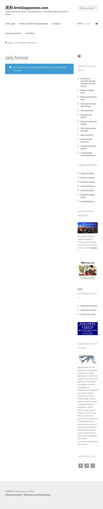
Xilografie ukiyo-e (87, 201)
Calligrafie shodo (87, 173)
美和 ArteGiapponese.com (26, 7)
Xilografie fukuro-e (88, 186)
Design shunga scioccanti (86, 140)
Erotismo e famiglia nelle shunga (88, 104)
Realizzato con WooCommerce (37, 494)
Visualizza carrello (13, 33)
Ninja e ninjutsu (87, 135)
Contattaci (30, 33)
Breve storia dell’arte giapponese (34, 23)
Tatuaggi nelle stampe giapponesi (88, 154)
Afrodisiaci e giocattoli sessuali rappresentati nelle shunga (88, 82)
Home (10, 43)
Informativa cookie (88, 314)
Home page (10, 23)
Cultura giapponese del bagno (88, 129)
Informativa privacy (88, 310)
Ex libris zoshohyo (88, 177)
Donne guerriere (87, 110)
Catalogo (57, 23)
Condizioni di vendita (89, 306)
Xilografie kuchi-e (87, 190)
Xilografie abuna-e (88, 182)
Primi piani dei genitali (86, 116)
